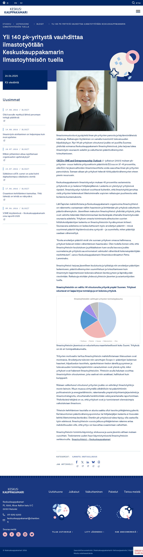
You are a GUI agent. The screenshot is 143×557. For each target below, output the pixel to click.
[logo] (15, 10)
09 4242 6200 (14, 514)
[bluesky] (93, 464)
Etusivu (7, 24)
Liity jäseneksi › (94, 532)
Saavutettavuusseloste (83, 550)
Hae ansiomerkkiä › (126, 532)
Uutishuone (22, 24)
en (15, 3)
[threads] (99, 464)
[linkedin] (88, 464)
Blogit (40, 24)
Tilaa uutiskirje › (62, 532)
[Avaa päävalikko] (138, 11)
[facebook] (77, 464)
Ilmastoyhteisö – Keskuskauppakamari (91, 439)
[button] (136, 3)
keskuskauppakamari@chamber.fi (23, 520)
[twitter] (82, 464)
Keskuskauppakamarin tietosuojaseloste (110, 550)
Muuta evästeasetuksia (83, 553)
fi (7, 3)
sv (21, 3)
